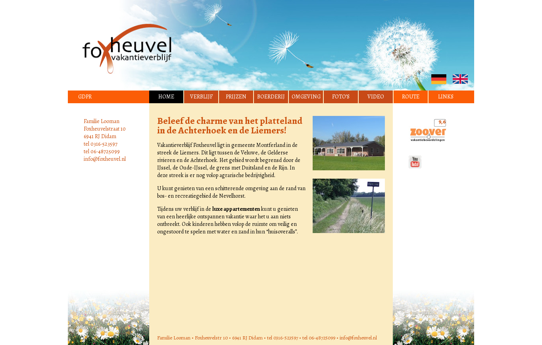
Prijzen (236, 96)
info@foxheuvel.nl (105, 159)
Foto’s (341, 96)
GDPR (85, 96)
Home (166, 96)
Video (375, 96)
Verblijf (201, 96)
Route (410, 96)
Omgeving (306, 96)
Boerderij (271, 96)
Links (446, 96)
